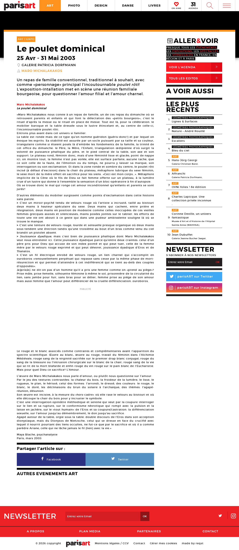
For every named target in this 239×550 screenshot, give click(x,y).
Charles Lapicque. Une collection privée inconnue (191, 198)
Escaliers (178, 140)
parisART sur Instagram (197, 288)
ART (50, 5)
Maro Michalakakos (41, 71)
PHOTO (74, 5)
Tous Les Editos (194, 78)
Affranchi (178, 173)
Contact (210, 531)
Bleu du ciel (180, 150)
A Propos (35, 531)
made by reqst (193, 543)
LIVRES (154, 5)
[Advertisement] (85, 317)
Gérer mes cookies (163, 543)
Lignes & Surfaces (185, 121)
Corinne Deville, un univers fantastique (191, 215)
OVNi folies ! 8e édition (189, 187)
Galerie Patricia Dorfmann (49, 65)
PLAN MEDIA (89, 531)
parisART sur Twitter (191, 277)
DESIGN (101, 5)
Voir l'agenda (194, 67)
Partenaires (149, 531)
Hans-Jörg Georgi (184, 160)
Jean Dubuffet (182, 234)
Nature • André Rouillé (188, 131)
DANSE (128, 5)
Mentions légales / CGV (112, 543)
